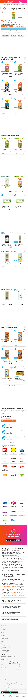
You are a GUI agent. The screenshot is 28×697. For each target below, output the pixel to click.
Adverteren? (3, 629)
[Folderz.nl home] (8, 1)
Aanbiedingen (15, 4)
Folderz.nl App (4, 633)
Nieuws (2, 641)
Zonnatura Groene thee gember (9, 586)
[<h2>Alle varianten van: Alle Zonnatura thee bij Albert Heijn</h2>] (25, 58)
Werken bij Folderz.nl (5, 638)
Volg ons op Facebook (5, 647)
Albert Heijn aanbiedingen (9, 327)
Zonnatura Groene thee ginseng (9, 593)
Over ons (3, 635)
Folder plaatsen (4, 636)
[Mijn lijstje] (22, 2)
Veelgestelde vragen (5, 627)
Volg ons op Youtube (5, 650)
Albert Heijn (9, 4)
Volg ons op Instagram (5, 648)
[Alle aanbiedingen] (25, 327)
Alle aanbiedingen (4, 630)
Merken (2, 632)
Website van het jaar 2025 (6, 639)
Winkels (4, 4)
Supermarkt (5, 590)
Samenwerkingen (4, 659)
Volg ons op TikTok (5, 651)
